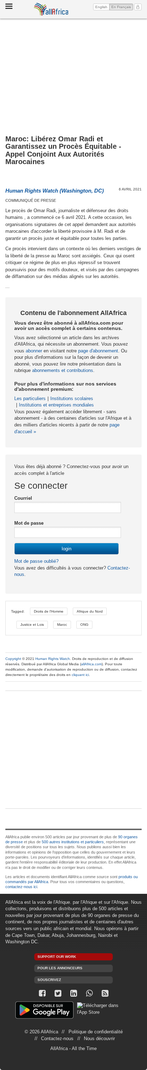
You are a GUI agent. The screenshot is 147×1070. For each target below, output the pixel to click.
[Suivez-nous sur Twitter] (58, 993)
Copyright (13, 659)
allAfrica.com (91, 664)
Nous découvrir (99, 1038)
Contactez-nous (57, 1038)
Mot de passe (29, 523)
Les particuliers (30, 398)
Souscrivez (49, 980)
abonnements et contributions (62, 370)
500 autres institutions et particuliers (73, 842)
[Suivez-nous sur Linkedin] (73, 993)
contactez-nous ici (21, 887)
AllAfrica (51, 9)
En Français (122, 7)
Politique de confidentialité (96, 1031)
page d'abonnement (98, 350)
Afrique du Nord (90, 611)
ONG (84, 624)
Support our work (56, 957)
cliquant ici (80, 675)
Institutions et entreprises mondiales (56, 405)
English (101, 7)
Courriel (23, 498)
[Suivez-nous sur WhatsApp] (89, 993)
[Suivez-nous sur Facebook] (42, 993)
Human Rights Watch (52, 659)
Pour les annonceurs (59, 968)
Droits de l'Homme (49, 611)
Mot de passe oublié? (36, 561)
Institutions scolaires (71, 398)
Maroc (62, 624)
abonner (34, 350)
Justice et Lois (32, 624)
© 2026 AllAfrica (41, 1031)
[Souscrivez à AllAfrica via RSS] (105, 993)
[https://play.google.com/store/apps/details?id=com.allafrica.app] (44, 1011)
